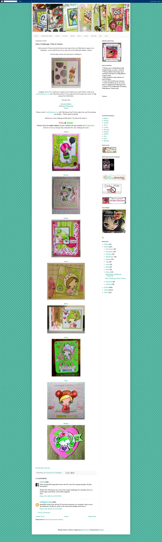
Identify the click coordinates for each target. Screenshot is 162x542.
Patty (66, 337)
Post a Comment (44, 512)
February (109, 281)
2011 (106, 292)
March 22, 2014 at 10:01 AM (51, 509)
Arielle (65, 36)
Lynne (86, 36)
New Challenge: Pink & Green (115, 278)
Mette (106, 134)
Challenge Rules (47, 36)
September (110, 257)
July (107, 262)
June (108, 264)
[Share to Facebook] (72, 473)
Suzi (106, 36)
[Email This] (66, 473)
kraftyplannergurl (46, 502)
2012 (106, 290)
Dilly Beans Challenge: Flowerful (113, 275)
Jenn (79, 36)
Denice (42, 482)
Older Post (92, 516)
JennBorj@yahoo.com (43, 94)
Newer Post (40, 516)
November (110, 251)
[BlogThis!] (68, 473)
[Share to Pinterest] (73, 473)
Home (36, 36)
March (108, 272)
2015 (106, 244)
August (108, 259)
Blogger (101, 530)
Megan (106, 132)
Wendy (106, 140)
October (109, 254)
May (108, 267)
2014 (106, 247)
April (108, 269)
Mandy (93, 36)
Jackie (72, 36)
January (109, 284)
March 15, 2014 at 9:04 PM (50, 496)
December (110, 249)
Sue (100, 36)
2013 (106, 287)
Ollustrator (85, 530)
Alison (57, 36)
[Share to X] (70, 473)
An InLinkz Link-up (43, 468)
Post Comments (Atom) (54, 519)
